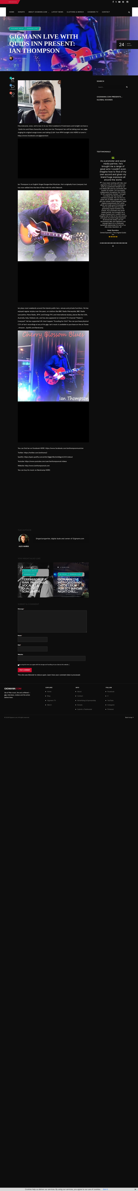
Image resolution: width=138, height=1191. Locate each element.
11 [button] (114, 243)
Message (21, 609)
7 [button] (108, 243)
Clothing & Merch (75, 12)
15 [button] (120, 243)
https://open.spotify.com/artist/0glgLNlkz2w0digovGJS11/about (48, 457)
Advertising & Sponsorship (86, 700)
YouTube (110, 700)
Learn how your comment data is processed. (63, 675)
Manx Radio (31, 315)
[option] (114, 176)
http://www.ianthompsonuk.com (37, 466)
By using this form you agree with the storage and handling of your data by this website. (44, 664)
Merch (49, 705)
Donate (21, 12)
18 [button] (125, 243)
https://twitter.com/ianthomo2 (35, 453)
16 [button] (122, 243)
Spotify (28, 328)
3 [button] (102, 243)
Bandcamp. (39, 328)
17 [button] (123, 243)
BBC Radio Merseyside (67, 311)
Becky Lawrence (121, 194)
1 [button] (99, 243)
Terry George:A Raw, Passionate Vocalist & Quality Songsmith (35, 585)
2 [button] (100, 243)
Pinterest (110, 709)
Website (20, 654)
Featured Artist (17, 28)
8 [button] (110, 243)
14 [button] (119, 243)
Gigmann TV (93, 12)
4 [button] (103, 243)
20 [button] (113, 246)
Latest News (57, 12)
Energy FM (48, 315)
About (79, 691)
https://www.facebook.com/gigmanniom (33, 136)
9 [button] (111, 243)
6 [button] (106, 243)
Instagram (110, 705)
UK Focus (63, 574)
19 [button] (126, 243)
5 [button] (105, 243)
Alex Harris (22, 58)
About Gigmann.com (37, 12)
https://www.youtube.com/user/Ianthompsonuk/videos (46, 461)
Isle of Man (40, 187)
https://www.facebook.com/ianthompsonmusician (64, 448)
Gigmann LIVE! (32, 28)
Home (11, 12)
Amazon (22, 328)
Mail (19, 645)
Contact (106, 12)
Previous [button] (98, 203)
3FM (38, 315)
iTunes (86, 324)
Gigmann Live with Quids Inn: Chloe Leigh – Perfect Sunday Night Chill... (70, 585)
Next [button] (130, 203)
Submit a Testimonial (84, 709)
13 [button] (117, 243)
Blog (48, 696)
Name (20, 635)
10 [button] (113, 243)
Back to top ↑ (129, 717)
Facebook (110, 691)
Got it (105, 1189)
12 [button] (116, 243)
